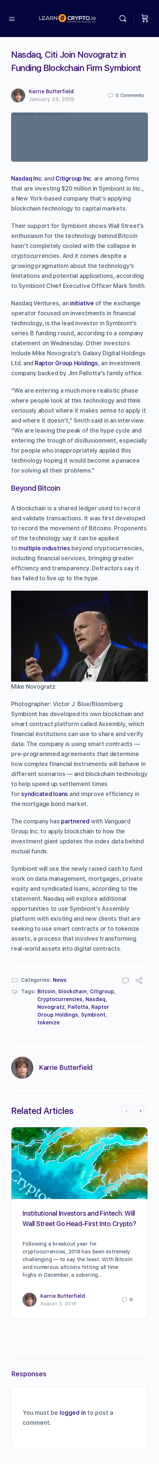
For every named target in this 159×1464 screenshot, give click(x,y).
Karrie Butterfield (51, 91)
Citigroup (102, 991)
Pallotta (78, 1007)
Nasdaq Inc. (27, 178)
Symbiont (93, 1015)
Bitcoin (46, 991)
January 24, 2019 (51, 99)
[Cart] (145, 18)
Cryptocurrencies (59, 999)
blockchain (72, 991)
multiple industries (44, 548)
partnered (75, 821)
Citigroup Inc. (73, 178)
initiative (82, 303)
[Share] (139, 981)
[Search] (124, 18)
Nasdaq (95, 999)
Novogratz (51, 1007)
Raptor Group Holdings (66, 363)
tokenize (48, 1022)
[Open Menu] (11, 18)
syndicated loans (44, 794)
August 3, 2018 (58, 1303)
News (60, 980)
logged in (73, 1412)
